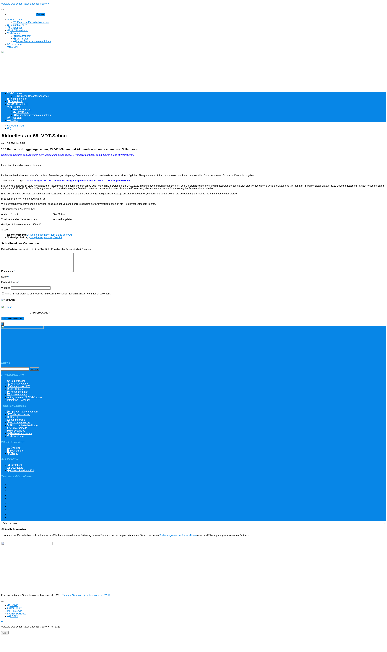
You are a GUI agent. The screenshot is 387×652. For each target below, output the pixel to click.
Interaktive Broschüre (18, 400)
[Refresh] (6, 307)
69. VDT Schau (15, 125)
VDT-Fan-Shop (15, 436)
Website (5, 288)
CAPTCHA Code (39, 312)
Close (4, 633)
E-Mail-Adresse (10, 282)
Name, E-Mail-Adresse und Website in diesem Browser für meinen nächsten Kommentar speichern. (58, 293)
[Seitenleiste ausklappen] (2, 324)
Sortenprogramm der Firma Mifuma (178, 535)
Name (5, 276)
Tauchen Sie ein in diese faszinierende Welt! (86, 595)
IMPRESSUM (14, 611)
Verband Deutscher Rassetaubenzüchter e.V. (25, 3)
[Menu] (2, 9)
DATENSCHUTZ (16, 613)
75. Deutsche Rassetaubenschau (31, 22)
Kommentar (8, 271)
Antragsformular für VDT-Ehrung (24, 397)
